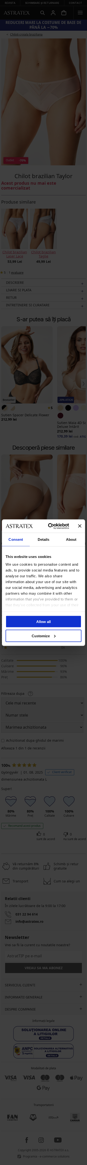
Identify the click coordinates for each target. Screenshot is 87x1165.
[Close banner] (79, 526)
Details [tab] (44, 539)
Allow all (43, 622)
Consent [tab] (15, 539)
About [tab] (71, 539)
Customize (41, 636)
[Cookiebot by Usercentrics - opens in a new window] (51, 526)
